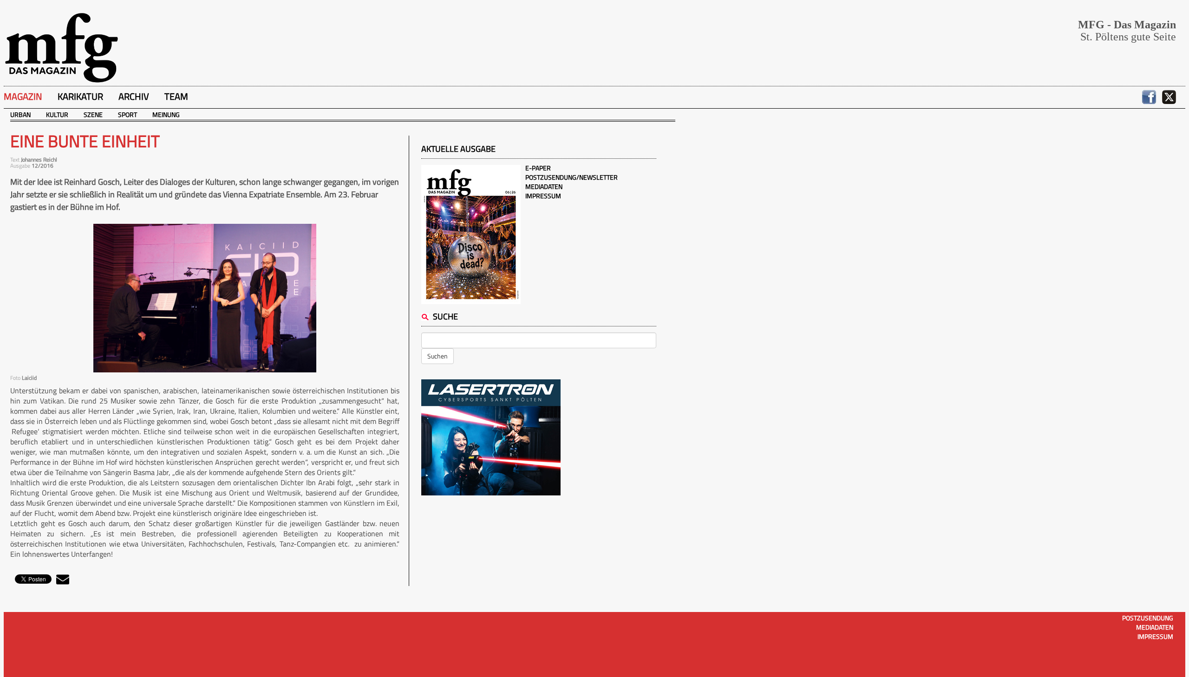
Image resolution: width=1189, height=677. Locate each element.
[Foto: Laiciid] (204, 298)
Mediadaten (543, 186)
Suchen (437, 356)
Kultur (57, 114)
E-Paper (538, 168)
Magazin (23, 96)
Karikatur (80, 96)
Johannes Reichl (39, 159)
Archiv (133, 96)
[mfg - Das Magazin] (61, 47)
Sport (127, 114)
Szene (93, 114)
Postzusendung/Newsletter (571, 177)
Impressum (543, 196)
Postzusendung (1147, 618)
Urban (20, 114)
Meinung (166, 114)
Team (176, 96)
